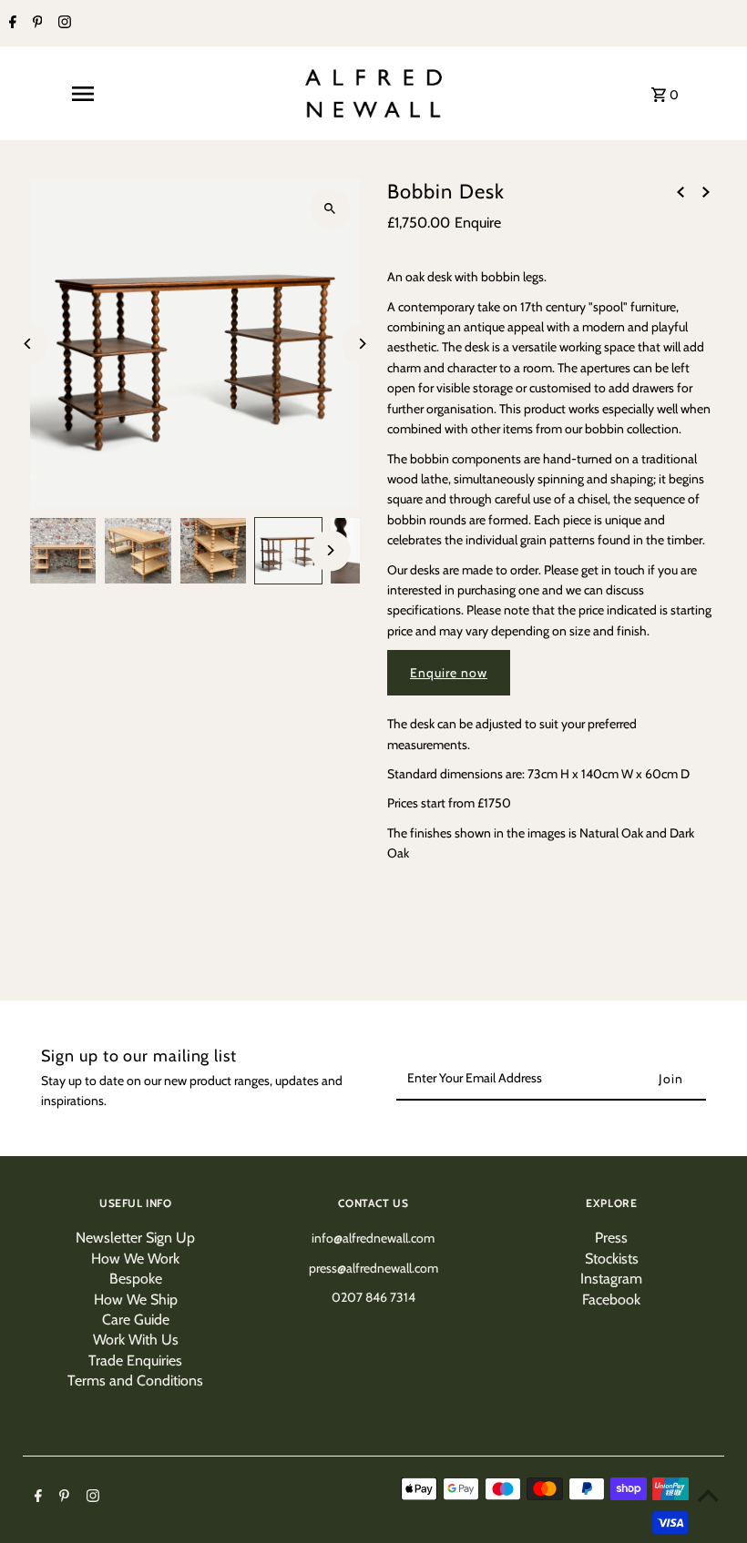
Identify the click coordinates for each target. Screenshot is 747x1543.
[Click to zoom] (330, 208)
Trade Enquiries (135, 1360)
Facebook (611, 1299)
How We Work (135, 1258)
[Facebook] (10, 23)
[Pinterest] (35, 23)
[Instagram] (62, 23)
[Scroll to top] (708, 1495)
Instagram (611, 1278)
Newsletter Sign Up (135, 1237)
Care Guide (135, 1319)
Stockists (612, 1258)
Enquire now (448, 673)
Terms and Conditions (135, 1380)
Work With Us (136, 1339)
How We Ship (136, 1299)
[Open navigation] (83, 94)
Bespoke (135, 1278)
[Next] (362, 343)
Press (611, 1237)
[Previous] (27, 343)
